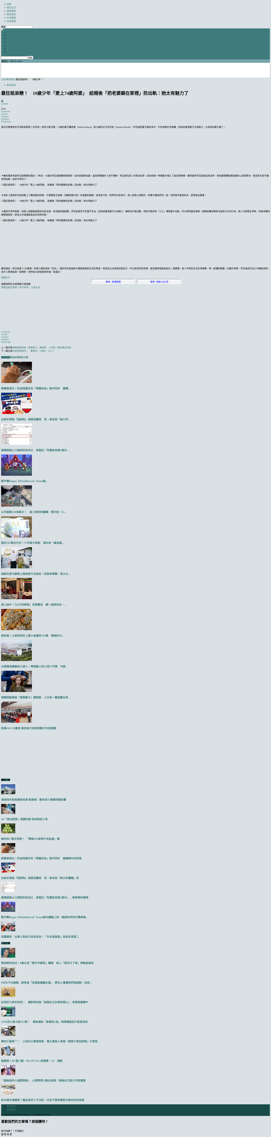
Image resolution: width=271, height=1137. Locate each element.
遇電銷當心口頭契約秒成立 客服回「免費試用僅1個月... (35, 450)
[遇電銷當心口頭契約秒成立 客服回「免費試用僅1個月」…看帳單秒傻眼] (16, 444)
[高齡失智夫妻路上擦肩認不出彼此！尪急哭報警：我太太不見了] (16, 567)
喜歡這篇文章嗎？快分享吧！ (15, 287)
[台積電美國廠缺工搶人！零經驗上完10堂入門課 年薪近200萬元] (16, 660)
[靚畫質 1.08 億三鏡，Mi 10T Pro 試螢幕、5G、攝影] (8, 1055)
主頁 (3, 79)
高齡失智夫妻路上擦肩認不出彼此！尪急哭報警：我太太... (35, 573)
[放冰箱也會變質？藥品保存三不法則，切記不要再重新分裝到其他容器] (8, 1094)
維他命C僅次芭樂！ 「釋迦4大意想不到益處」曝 (30, 838)
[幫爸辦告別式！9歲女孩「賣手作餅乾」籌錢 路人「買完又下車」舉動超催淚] (8, 957)
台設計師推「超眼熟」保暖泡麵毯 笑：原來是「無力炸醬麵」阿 (40, 878)
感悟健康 (11, 11)
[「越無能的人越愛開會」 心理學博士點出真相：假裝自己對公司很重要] (8, 1074)
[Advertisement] (135, 70)
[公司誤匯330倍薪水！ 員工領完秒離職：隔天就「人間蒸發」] (16, 506)
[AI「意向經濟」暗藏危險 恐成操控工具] (8, 813)
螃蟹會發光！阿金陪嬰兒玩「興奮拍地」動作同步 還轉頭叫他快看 (41, 858)
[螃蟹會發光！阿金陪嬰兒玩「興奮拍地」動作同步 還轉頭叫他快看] (16, 382)
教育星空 (11, 14)
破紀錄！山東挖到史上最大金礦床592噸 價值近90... (32, 635)
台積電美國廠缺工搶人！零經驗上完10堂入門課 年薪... (34, 666)
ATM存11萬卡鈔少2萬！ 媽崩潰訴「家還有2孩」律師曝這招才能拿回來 (44, 1021)
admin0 (4, 104)
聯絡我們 (11, 1109)
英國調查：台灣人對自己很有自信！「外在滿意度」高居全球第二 (40, 936)
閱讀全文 (5, 277)
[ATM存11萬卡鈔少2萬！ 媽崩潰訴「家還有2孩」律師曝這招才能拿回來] (8, 1015)
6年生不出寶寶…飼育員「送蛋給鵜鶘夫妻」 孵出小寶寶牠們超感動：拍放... (46, 982)
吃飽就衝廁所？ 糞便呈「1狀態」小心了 (33, 351)
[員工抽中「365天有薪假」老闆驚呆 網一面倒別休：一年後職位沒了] (16, 598)
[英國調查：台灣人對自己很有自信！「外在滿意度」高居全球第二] (8, 930)
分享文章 (35, 287)
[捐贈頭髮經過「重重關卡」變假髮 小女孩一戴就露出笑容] (16, 691)
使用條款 (11, 1106)
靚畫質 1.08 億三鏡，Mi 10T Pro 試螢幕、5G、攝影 (32, 1060)
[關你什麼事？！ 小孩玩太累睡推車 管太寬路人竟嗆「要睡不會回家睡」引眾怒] (8, 1035)
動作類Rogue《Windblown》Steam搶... (24, 481)
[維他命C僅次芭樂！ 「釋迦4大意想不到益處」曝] (8, 832)
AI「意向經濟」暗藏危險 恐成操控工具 (24, 819)
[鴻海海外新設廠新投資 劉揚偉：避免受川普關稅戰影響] (8, 793)
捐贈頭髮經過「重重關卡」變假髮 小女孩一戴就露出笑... (35, 697)
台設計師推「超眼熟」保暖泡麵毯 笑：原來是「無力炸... (35, 419)
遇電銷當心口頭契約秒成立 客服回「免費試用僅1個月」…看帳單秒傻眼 (44, 897)
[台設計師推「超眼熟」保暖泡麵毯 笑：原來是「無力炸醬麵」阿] (16, 413)
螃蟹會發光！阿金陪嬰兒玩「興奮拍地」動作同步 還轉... (35, 388)
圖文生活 (11, 7)
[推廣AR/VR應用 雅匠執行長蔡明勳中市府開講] (16, 722)
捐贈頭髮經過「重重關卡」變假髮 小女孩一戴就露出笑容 (41, 347)
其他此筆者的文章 (19, 357)
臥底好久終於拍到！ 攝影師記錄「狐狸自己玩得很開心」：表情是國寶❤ (44, 1002)
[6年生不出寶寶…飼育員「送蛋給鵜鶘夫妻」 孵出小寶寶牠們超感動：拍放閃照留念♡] (8, 976)
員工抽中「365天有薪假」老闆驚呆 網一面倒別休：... (33, 604)
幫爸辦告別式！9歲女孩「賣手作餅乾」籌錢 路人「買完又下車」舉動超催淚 (47, 963)
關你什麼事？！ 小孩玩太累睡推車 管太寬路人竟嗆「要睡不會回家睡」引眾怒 (49, 1041)
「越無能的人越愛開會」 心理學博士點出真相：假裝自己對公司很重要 (43, 1080)
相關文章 (5, 357)
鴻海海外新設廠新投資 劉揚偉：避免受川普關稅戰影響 (33, 799)
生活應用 (11, 18)
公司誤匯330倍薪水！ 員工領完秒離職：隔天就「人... (33, 512)
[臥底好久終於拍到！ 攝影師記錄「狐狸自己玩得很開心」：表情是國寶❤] (8, 996)
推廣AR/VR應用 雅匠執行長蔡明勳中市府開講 (28, 728)
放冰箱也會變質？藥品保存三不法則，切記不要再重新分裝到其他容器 (42, 1100)
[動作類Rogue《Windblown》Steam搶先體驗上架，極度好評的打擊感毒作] (16, 475)
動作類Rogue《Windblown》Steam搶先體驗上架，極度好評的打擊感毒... (44, 917)
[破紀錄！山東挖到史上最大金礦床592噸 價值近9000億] (16, 629)
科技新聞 (11, 21)
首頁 (9, 4)
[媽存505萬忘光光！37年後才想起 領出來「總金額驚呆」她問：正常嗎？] (16, 537)
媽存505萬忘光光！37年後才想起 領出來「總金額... (32, 542)
